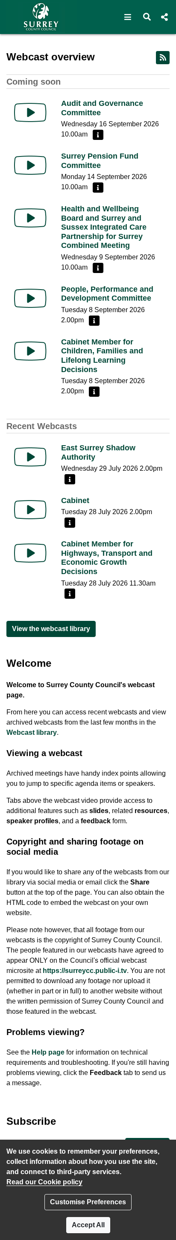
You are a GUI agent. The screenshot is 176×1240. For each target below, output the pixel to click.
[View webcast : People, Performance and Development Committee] (30, 298)
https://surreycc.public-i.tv (85, 970)
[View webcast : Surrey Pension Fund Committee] (30, 165)
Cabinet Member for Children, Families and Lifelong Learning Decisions (102, 356)
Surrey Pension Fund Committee (99, 161)
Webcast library (31, 732)
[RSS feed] (163, 57)
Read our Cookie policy (44, 1182)
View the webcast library (51, 628)
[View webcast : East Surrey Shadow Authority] (30, 457)
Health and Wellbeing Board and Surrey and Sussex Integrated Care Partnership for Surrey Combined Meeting (104, 227)
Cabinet (75, 500)
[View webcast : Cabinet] (30, 509)
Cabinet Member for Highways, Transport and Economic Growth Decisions (107, 558)
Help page (48, 1052)
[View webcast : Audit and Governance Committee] (30, 112)
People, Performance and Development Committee (107, 294)
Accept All (88, 1225)
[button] (128, 17)
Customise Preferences (88, 1202)
